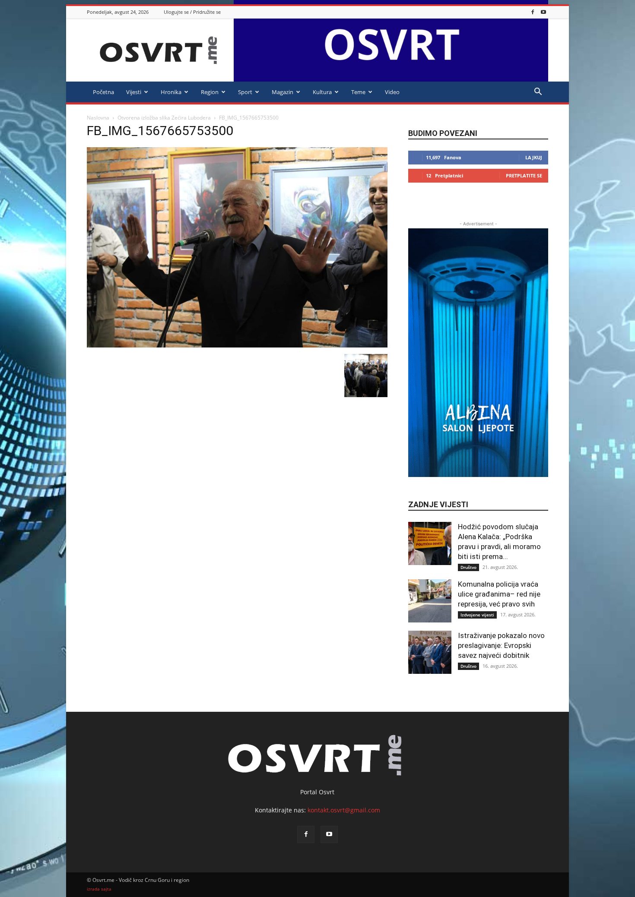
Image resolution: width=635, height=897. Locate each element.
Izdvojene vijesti (477, 615)
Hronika (171, 92)
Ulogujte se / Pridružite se (192, 12)
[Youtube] (543, 12)
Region (210, 92)
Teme (358, 92)
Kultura (322, 92)
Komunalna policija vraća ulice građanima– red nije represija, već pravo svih (499, 594)
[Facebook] (532, 12)
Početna (103, 92)
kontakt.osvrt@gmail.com (344, 810)
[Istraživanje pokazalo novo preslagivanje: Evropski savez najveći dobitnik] (429, 652)
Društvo (468, 567)
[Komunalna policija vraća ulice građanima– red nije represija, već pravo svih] (429, 600)
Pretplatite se (524, 175)
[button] (537, 92)
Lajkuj (533, 157)
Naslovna (98, 117)
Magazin (282, 92)
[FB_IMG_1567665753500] (237, 345)
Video (392, 92)
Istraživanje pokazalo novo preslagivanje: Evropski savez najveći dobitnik (501, 645)
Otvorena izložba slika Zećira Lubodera (164, 117)
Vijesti (133, 92)
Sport (245, 92)
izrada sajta (99, 889)
